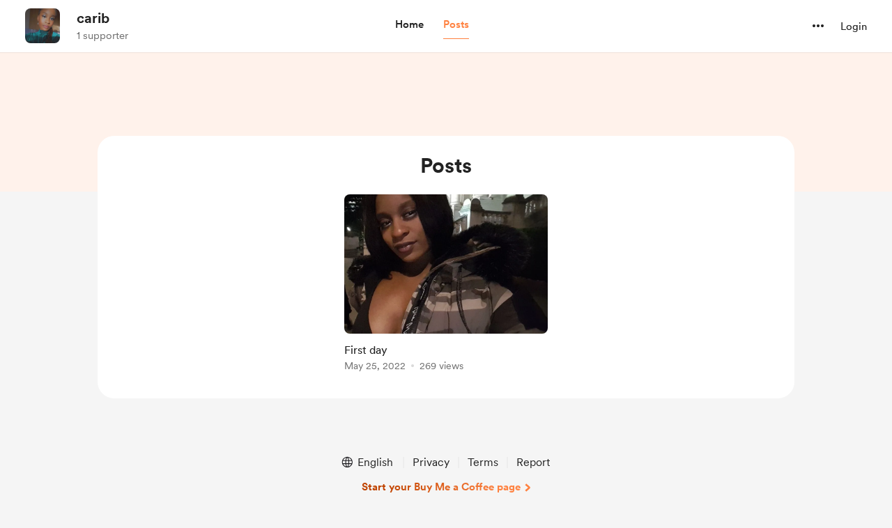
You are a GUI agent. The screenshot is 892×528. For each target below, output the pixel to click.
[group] (446, 285)
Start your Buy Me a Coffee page (441, 487)
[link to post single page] (446, 285)
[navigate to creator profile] (42, 25)
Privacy (431, 462)
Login (853, 26)
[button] (409, 25)
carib (93, 18)
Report (533, 462)
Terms (483, 462)
